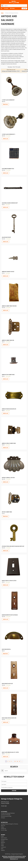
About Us (3, 825)
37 (19, 761)
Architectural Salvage (5, 814)
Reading (3, 850)
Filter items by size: (11, 69)
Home (2, 12)
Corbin (2, 836)
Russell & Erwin (4, 839)
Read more (5, 104)
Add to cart (5, 138)
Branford (3, 842)
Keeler (2, 845)
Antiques (3, 817)
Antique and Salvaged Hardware (8, 813)
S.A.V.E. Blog (4, 830)
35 (15, 761)
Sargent (2, 840)
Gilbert (2, 844)
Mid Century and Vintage (6, 816)
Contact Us (3, 828)
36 (17, 761)
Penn (2, 848)
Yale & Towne (4, 837)
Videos (2, 827)
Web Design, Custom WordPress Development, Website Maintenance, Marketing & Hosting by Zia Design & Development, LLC (14, 857)
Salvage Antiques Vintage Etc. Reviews (9, 823)
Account (6, 8)
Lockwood (3, 847)
